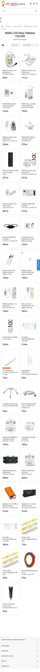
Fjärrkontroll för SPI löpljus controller (9, 272)
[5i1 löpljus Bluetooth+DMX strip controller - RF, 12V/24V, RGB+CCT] (10, 526)
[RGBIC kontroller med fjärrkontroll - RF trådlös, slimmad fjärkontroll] (10, 59)
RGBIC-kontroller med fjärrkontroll (29, 174)
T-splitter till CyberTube (10, 405)
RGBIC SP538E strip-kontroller (28, 473)
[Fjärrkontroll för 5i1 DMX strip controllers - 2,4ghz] (10, 159)
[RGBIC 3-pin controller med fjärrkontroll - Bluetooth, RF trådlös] (29, 93)
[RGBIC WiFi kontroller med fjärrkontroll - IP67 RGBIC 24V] (29, 126)
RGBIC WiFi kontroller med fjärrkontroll (9, 105)
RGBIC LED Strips (17, 26)
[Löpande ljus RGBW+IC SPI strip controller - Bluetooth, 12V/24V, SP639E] (10, 426)
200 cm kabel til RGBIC (29, 405)
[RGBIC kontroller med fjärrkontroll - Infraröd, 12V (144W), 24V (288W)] (10, 126)
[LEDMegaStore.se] (13, 3)
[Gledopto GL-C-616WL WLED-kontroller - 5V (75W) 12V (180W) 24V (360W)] (29, 493)
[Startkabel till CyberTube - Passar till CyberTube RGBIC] (29, 359)
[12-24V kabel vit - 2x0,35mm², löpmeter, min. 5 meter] (10, 359)
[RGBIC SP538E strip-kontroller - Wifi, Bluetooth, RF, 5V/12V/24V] (29, 460)
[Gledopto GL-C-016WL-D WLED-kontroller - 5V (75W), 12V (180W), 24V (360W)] (10, 493)
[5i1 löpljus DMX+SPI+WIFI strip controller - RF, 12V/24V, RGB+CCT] (29, 326)
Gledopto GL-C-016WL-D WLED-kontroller (10, 506)
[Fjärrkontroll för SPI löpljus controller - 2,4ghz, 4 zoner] (10, 259)
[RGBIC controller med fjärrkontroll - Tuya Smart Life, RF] (10, 193)
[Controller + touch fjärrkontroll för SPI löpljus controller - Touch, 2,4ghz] (29, 226)
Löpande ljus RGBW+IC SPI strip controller (10, 440)
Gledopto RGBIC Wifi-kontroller (29, 206)
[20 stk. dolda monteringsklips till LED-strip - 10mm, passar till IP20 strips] (10, 560)
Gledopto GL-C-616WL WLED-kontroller (29, 506)
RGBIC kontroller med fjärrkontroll (9, 73)
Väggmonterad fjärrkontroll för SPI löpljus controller (28, 273)
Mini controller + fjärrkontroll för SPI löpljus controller (28, 306)
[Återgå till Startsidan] (2, 26)
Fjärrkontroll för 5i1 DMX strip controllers (10, 172)
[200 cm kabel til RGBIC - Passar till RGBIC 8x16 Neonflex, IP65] (29, 393)
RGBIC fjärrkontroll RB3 (10, 338)
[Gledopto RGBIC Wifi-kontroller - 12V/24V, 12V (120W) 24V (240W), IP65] (10, 226)
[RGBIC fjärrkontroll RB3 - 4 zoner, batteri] (10, 326)
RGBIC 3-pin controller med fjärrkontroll (29, 105)
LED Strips (8, 26)
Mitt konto (5, 651)
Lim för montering (10, 606)
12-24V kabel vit (10, 372)
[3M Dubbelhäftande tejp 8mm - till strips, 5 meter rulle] (29, 560)
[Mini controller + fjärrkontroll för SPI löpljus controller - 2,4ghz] (29, 293)
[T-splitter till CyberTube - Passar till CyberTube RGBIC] (10, 393)
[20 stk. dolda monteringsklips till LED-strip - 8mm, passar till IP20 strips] (29, 526)
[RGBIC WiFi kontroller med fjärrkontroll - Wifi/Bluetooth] (10, 93)
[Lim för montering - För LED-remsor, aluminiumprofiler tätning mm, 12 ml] (10, 593)
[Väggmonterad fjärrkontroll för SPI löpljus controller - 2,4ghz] (29, 259)
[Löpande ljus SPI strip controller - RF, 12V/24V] (29, 426)
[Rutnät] (3, 45)
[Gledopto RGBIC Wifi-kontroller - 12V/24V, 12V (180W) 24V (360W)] (29, 193)
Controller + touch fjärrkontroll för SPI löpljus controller (28, 240)
